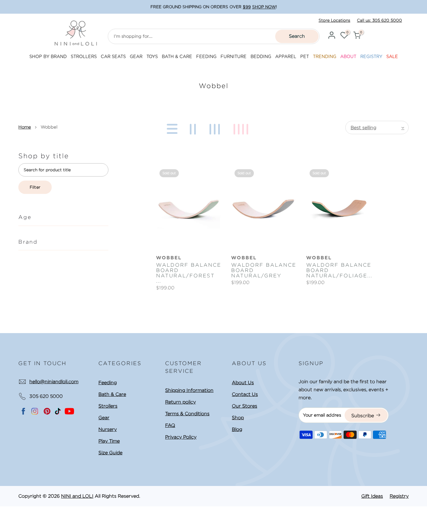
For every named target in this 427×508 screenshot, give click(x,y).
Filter (35, 187)
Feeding (107, 382)
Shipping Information (189, 390)
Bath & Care (112, 394)
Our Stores (244, 406)
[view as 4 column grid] (242, 127)
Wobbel (169, 258)
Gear (103, 417)
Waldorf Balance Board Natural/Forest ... (188, 273)
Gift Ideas (372, 496)
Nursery (107, 429)
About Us (243, 382)
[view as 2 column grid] (194, 127)
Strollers (107, 406)
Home (24, 127)
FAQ (170, 425)
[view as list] (171, 127)
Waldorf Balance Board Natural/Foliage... (338, 270)
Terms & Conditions (187, 413)
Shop (238, 417)
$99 (247, 7)
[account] (331, 36)
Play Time (109, 441)
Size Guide (110, 452)
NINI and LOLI (77, 496)
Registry (399, 496)
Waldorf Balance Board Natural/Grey (263, 270)
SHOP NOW (264, 7)
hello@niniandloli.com (53, 381)
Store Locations (334, 20)
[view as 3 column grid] (216, 127)
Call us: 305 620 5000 (379, 20)
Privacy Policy (180, 437)
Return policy (180, 402)
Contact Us (245, 394)
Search (297, 36)
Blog (237, 429)
